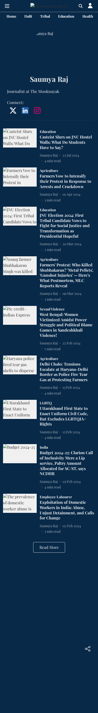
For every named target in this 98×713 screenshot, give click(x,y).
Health (87, 16)
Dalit (28, 16)
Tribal (45, 16)
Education (66, 16)
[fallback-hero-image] (21, 145)
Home (11, 16)
